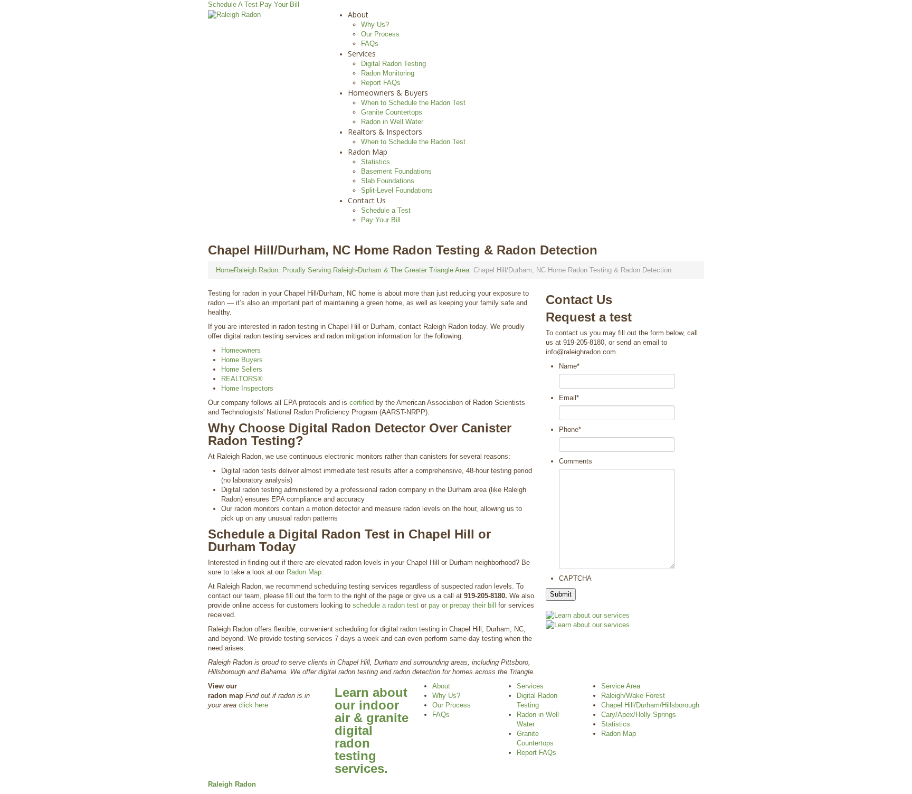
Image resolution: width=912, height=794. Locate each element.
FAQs (369, 44)
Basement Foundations (396, 171)
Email (569, 398)
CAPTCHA (575, 578)
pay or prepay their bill (462, 605)
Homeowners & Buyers (388, 93)
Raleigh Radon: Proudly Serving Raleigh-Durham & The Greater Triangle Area (351, 270)
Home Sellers (241, 369)
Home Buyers (242, 360)
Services (362, 54)
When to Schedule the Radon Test (413, 103)
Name (569, 366)
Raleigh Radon (232, 784)
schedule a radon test (386, 605)
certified (361, 403)
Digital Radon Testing (393, 64)
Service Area (620, 686)
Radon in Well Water (392, 122)
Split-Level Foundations (397, 190)
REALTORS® (242, 379)
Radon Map (367, 152)
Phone (570, 429)
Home (225, 270)
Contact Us (367, 200)
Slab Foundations (387, 181)
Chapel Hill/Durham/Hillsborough (650, 705)
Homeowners (241, 350)
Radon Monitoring (387, 73)
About (358, 15)
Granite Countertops (391, 112)
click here (253, 705)
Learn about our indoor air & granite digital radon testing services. (371, 730)
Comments (575, 461)
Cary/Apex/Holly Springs (638, 715)
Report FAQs (381, 83)
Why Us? (375, 25)
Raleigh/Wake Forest (633, 696)
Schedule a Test (386, 210)
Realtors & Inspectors (385, 132)
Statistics (375, 162)
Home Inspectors (247, 388)
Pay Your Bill (279, 4)
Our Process (380, 34)
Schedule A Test (233, 4)
